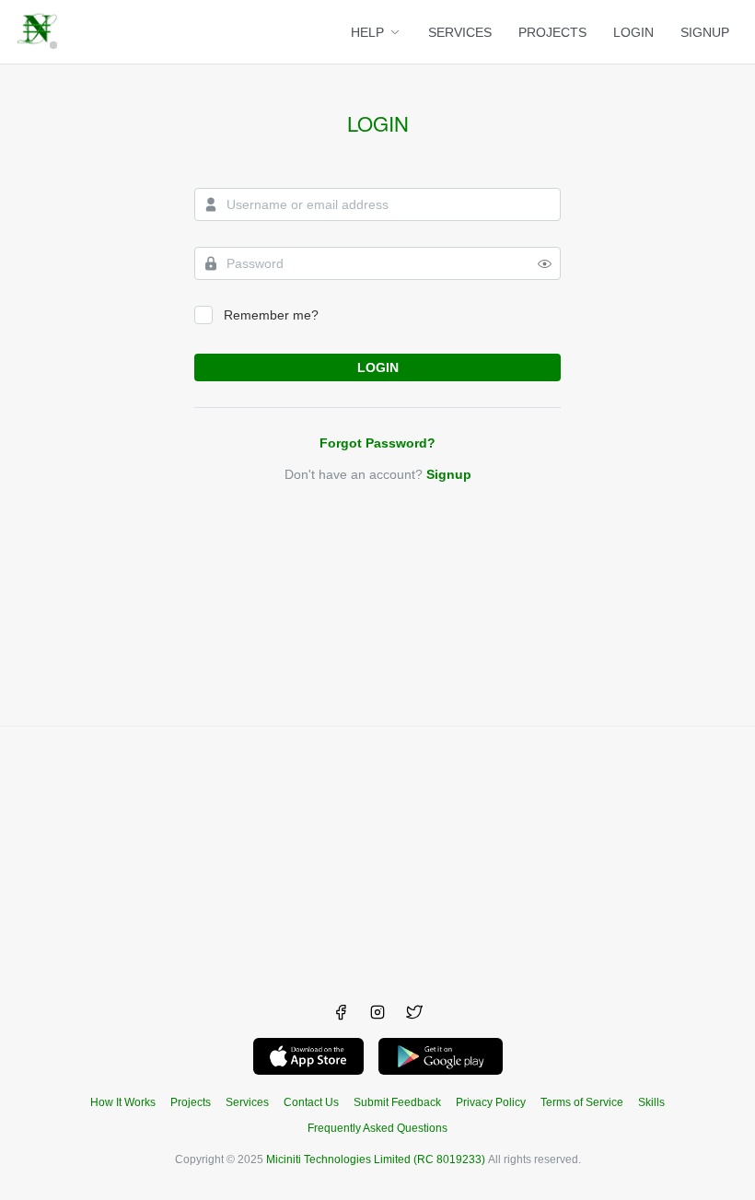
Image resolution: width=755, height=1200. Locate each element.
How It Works (123, 1102)
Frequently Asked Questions (377, 1128)
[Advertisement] (377, 855)
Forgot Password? (377, 443)
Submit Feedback (397, 1102)
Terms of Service (581, 1102)
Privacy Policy (491, 1102)
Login (378, 123)
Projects (190, 1102)
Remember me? (271, 315)
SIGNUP (704, 32)
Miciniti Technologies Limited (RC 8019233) (375, 1159)
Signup (448, 474)
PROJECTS (552, 32)
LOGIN (633, 32)
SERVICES (460, 32)
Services (247, 1102)
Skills (651, 1102)
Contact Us (311, 1102)
